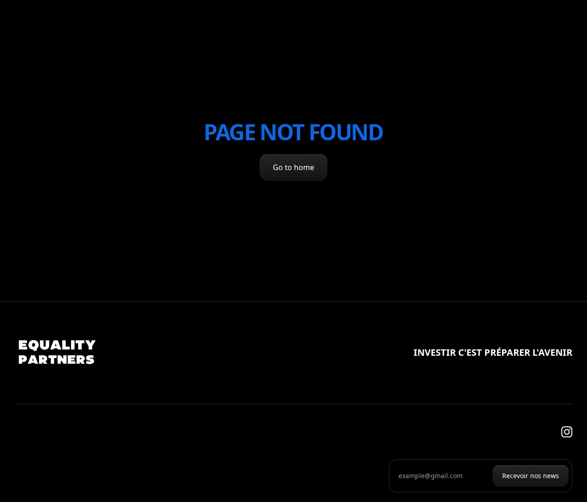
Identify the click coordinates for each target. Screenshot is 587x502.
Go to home (293, 167)
